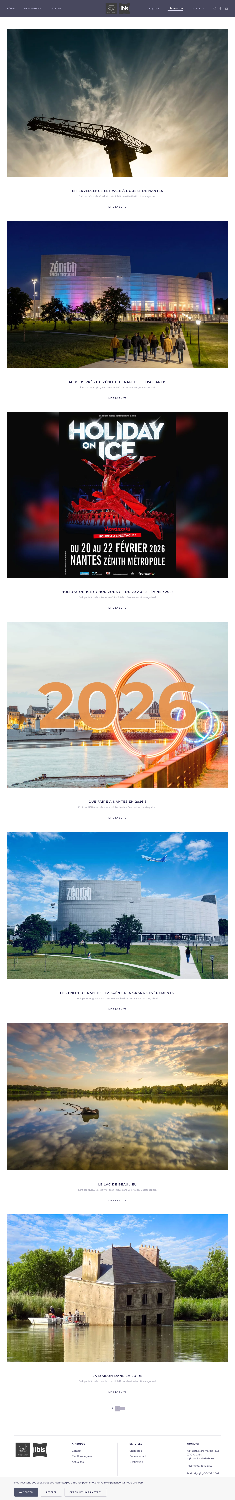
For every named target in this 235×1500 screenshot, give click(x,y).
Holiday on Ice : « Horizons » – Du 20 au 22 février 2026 (117, 592)
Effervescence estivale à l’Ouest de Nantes (117, 191)
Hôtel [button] (11, 8)
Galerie (55, 8)
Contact (76, 1450)
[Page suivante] (122, 1408)
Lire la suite (117, 206)
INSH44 (92, 196)
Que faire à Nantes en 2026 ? (118, 802)
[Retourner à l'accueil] (117, 8)
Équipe (154, 8)
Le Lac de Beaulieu (117, 1184)
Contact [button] (198, 8)
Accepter (26, 1492)
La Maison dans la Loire (118, 1376)
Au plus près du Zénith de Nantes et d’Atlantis (118, 382)
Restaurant (32, 8)
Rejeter (51, 1492)
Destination (133, 196)
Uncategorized (148, 196)
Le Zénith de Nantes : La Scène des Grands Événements (117, 993)
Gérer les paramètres (86, 1492)
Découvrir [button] (175, 8)
